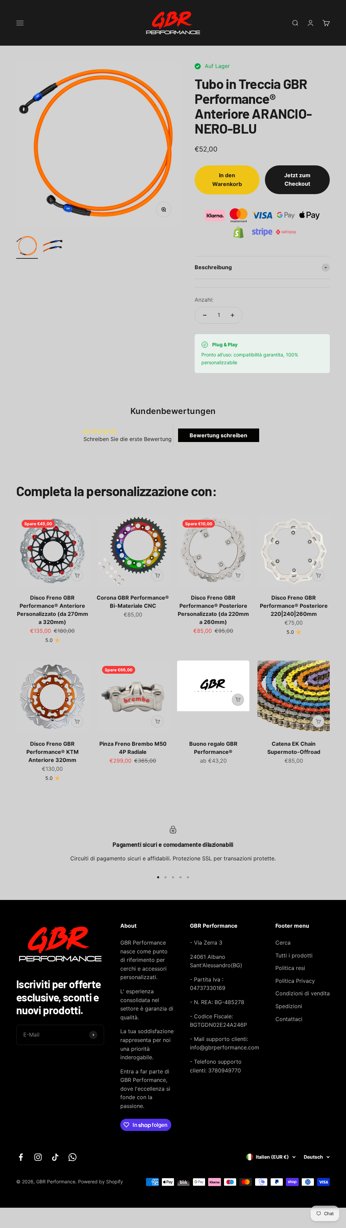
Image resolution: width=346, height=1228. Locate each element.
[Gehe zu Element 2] (54, 247)
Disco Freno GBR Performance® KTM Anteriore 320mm (52, 751)
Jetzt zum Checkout (297, 179)
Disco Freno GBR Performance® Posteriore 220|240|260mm (294, 605)
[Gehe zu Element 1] (27, 247)
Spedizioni (288, 1006)
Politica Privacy (295, 980)
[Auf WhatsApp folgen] (72, 1157)
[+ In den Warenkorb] (77, 575)
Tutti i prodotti (294, 955)
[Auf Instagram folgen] (38, 1157)
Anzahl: (204, 299)
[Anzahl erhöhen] (232, 315)
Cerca (283, 942)
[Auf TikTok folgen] (55, 1157)
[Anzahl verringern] (205, 315)
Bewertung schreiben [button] (218, 435)
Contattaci (288, 1019)
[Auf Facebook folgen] (20, 1157)
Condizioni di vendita (302, 993)
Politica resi (290, 968)
